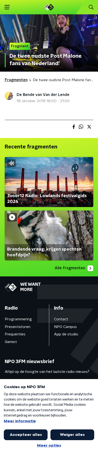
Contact (61, 319)
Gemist (11, 342)
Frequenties (15, 334)
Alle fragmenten (70, 268)
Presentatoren (17, 327)
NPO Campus (65, 327)
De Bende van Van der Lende (43, 95)
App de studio (66, 334)
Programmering (18, 319)
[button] (7, 7)
